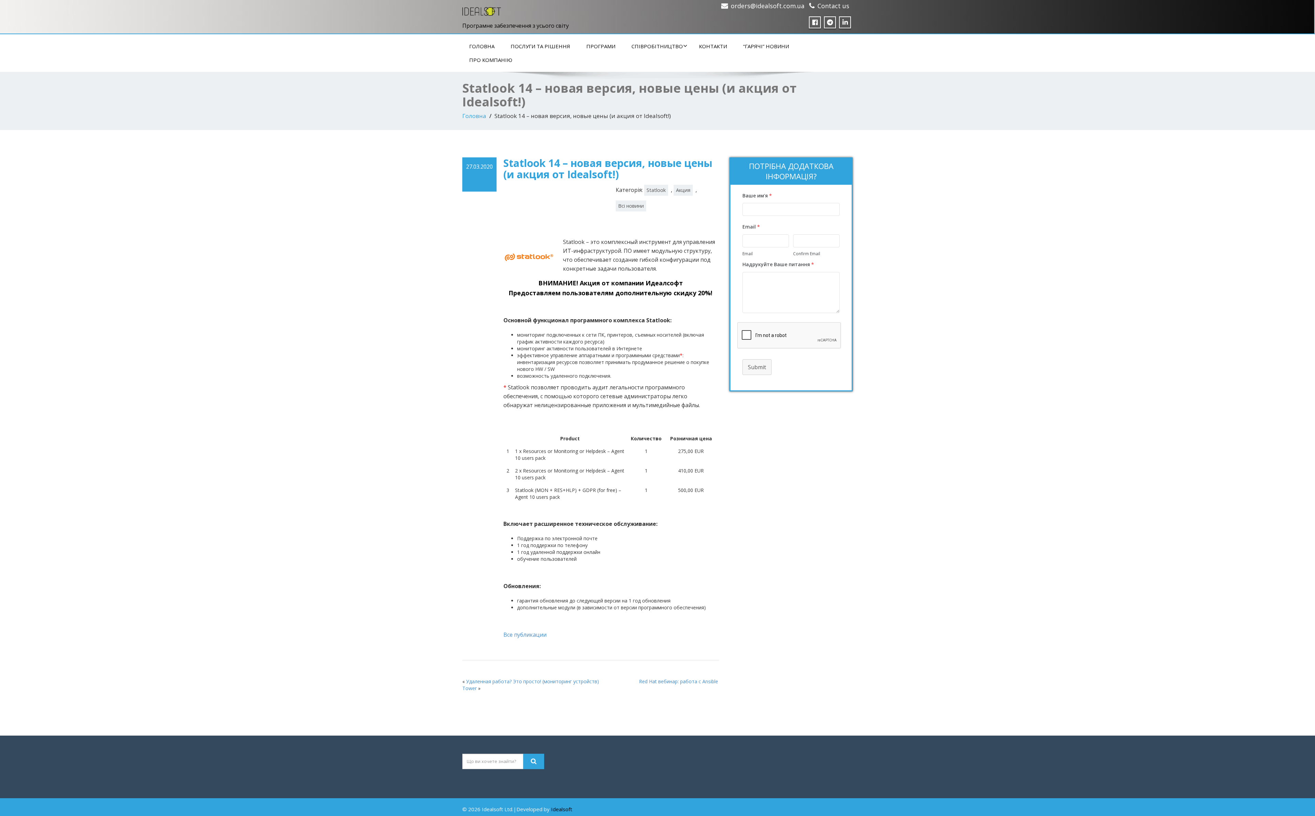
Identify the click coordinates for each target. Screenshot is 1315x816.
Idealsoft (561, 809)
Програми (600, 46)
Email (747, 254)
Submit (757, 367)
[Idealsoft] (481, 9)
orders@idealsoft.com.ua (767, 6)
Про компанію (490, 59)
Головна (481, 46)
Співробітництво (657, 46)
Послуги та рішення (540, 46)
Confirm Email (806, 254)
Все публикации (525, 634)
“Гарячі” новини (766, 46)
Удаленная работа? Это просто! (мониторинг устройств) (532, 681)
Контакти (713, 46)
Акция (683, 190)
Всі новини (631, 206)
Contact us (833, 6)
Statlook (656, 190)
